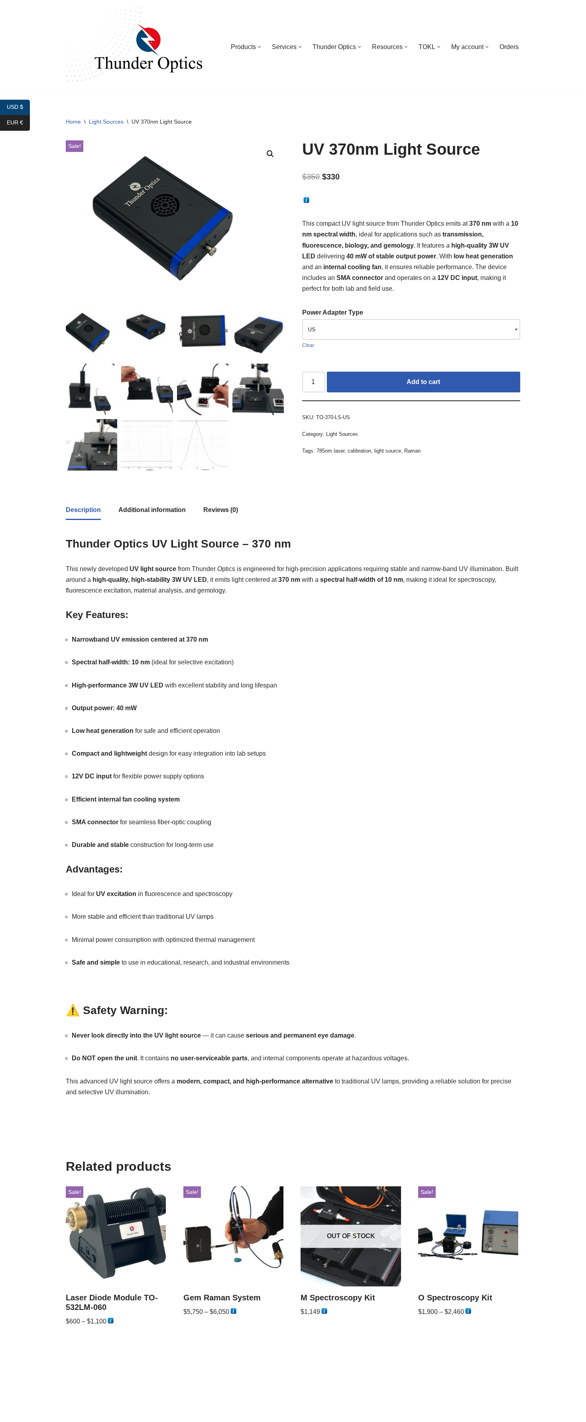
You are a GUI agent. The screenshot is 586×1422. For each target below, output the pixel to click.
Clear (308, 345)
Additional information (152, 509)
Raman (412, 451)
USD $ (18, 107)
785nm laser (330, 451)
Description (83, 509)
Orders (509, 46)
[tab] (83, 510)
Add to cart (423, 381)
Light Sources (106, 121)
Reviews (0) (220, 509)
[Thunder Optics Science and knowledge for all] (135, 46)
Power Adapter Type (332, 312)
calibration (359, 451)
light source (387, 451)
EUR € (18, 122)
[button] (259, 46)
